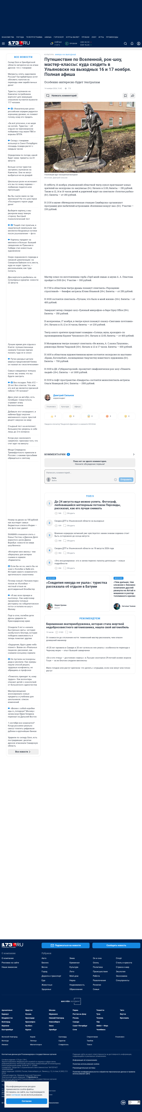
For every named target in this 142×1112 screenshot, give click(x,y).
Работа (96, 976)
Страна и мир (122, 967)
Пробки (85, 37)
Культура (65, 407)
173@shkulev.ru (32, 1077)
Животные (47, 985)
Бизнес (45, 962)
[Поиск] (125, 43)
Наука (72, 980)
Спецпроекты (122, 980)
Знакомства (8, 37)
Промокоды (112, 37)
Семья (96, 989)
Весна (44, 967)
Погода (20, 37)
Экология (120, 971)
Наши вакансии (9, 967)
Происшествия (100, 971)
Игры (101, 37)
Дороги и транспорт (51, 976)
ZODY (94, 37)
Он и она (97, 958)
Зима (72, 958)
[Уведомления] (132, 43)
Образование (76, 989)
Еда (43, 980)
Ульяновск (51, 407)
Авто (44, 958)
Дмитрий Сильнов (63, 395)
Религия (97, 985)
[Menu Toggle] (3, 43)
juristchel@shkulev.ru (9, 1081)
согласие (15, 1095)
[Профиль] (138, 43)
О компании (8, 958)
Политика (98, 967)
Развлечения (99, 980)
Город (44, 971)
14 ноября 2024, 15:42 (53, 88)
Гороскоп (59, 37)
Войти (54, 481)
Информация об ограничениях (85, 1060)
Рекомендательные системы (84, 1068)
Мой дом (73, 976)
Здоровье (46, 989)
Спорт (119, 958)
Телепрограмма (34, 37)
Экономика (121, 976)
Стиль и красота (124, 962)
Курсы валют (72, 37)
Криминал (74, 962)
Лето (71, 971)
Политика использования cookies (86, 1064)
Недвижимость (77, 985)
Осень (96, 962)
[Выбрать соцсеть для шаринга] (132, 95)
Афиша (48, 37)
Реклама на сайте (10, 962)
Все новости (23, 57)
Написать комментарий (64, 95)
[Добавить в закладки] (125, 95)
